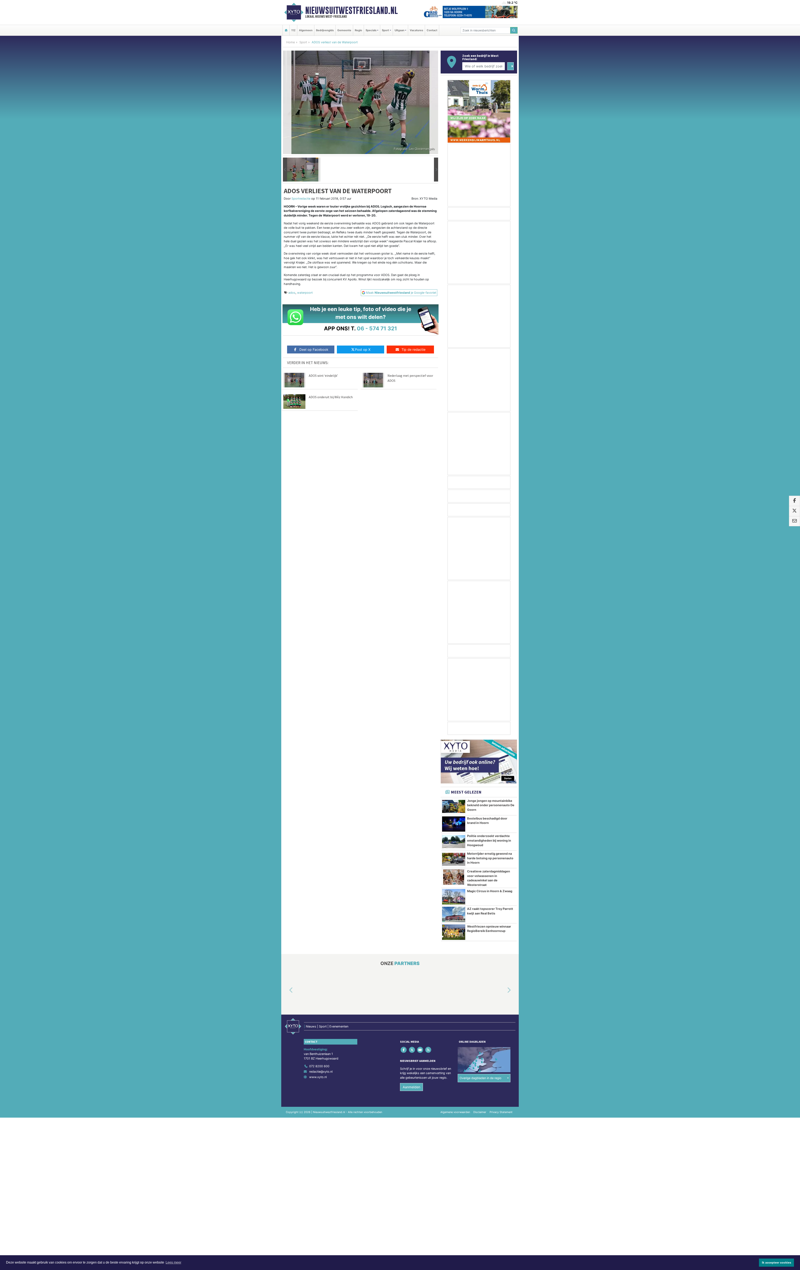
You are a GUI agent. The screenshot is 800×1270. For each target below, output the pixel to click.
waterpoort (305, 292)
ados (291, 292)
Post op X (362, 349)
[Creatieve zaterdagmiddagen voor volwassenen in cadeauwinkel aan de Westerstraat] (453, 877)
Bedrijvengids (325, 30)
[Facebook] (404, 1050)
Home (290, 42)
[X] (412, 1050)
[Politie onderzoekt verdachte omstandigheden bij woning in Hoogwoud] (453, 842)
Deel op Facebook (313, 349)
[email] (794, 521)
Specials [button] (371, 30)
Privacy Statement (501, 1112)
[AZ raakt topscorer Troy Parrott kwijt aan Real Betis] (453, 914)
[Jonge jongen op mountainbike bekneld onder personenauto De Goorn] (453, 806)
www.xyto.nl (318, 1077)
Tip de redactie (413, 349)
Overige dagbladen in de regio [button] (480, 1078)
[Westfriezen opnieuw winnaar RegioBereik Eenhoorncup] (453, 932)
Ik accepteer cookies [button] (776, 1262)
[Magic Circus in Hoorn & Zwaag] (453, 897)
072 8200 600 (319, 1066)
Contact (432, 30)
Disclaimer (479, 1112)
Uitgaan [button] (399, 30)
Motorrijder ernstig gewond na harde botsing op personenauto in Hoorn (490, 858)
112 (293, 30)
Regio (358, 30)
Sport (303, 42)
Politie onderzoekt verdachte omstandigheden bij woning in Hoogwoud (489, 840)
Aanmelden (411, 1087)
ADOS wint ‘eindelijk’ (323, 375)
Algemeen (305, 30)
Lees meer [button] (173, 1262)
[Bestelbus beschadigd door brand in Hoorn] (453, 824)
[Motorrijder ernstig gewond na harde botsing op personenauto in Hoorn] (453, 859)
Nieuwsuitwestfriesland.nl (351, 10)
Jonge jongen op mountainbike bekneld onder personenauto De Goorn (490, 805)
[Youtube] (420, 1050)
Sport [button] (385, 30)
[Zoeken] (514, 30)
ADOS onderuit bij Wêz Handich (331, 397)
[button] (285, 170)
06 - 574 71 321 (377, 328)
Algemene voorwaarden (455, 1112)
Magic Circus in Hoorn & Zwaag (489, 891)
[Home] (286, 30)
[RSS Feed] (429, 1050)
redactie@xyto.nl (320, 1071)
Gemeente (344, 30)
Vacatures (416, 30)
